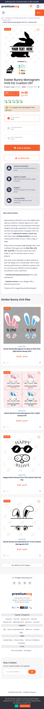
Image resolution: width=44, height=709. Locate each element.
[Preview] (8, 362)
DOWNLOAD (23, 158)
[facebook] (14, 583)
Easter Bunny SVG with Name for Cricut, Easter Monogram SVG (22, 543)
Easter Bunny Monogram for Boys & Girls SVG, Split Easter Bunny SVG (22, 350)
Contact (36, 629)
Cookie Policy (7, 640)
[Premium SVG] (4, 362)
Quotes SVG (25, 619)
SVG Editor (27, 651)
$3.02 (18, 421)
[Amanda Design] (4, 491)
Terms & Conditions (32, 640)
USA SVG (34, 619)
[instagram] (25, 583)
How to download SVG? (16, 629)
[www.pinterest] (30, 583)
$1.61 (19, 485)
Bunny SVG (7, 20)
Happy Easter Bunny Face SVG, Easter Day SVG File (22, 478)
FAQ (4, 629)
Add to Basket (24, 148)
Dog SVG (9, 619)
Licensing (21, 643)
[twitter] (19, 583)
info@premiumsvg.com (23, 578)
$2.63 (19, 356)
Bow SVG (28, 622)
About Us (28, 629)
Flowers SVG (7, 622)
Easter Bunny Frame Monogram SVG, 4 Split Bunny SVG (22, 414)
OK (17, 706)
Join (32, 672)
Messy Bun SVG (18, 622)
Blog (21, 632)
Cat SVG (16, 619)
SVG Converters (17, 651)
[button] (38, 6)
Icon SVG (36, 622)
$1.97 (19, 549)
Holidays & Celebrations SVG (16, 18)
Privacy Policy (19, 640)
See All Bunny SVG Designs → (22, 565)
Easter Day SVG (34, 18)
